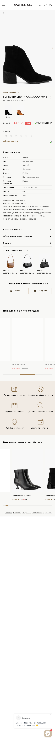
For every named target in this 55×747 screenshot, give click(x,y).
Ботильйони (28, 161)
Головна (8, 513)
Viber (17, 290)
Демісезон (27, 169)
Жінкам (17, 513)
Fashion (26, 173)
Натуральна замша (31, 177)
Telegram (42, 290)
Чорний (26, 165)
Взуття (26, 513)
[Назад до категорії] (3, 13)
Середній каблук (30, 187)
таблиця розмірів (10, 141)
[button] (52, 48)
